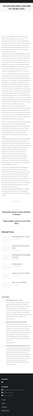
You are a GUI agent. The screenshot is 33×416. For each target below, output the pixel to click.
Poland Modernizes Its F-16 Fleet (20, 236)
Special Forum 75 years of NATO (20, 273)
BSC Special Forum (17, 264)
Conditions (4, 407)
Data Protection (6, 410)
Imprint (3, 403)
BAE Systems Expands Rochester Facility (21, 247)
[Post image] (6, 239)
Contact (4, 400)
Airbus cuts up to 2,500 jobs (19, 282)
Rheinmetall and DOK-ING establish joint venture (21, 256)
